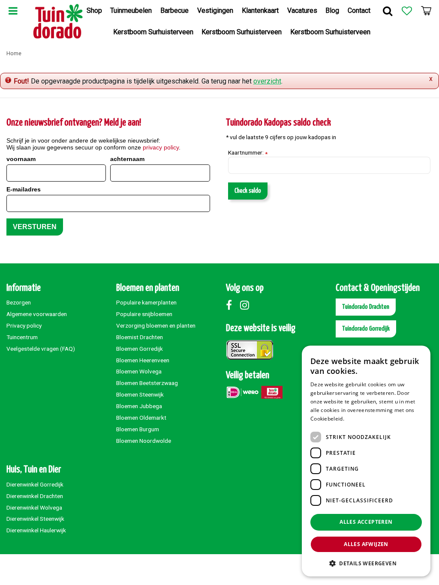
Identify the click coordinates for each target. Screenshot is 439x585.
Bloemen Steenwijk (140, 394)
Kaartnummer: (248, 153)
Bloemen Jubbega (139, 406)
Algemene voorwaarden (36, 313)
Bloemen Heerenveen (142, 360)
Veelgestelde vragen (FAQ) (40, 348)
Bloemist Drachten (139, 337)
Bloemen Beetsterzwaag (147, 382)
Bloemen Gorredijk (139, 348)
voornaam (21, 158)
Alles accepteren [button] (366, 521)
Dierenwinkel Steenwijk (35, 518)
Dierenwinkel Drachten (34, 495)
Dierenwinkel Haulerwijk (36, 530)
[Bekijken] (426, 10)
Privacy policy (24, 325)
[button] (366, 563)
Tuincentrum (22, 337)
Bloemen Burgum (137, 429)
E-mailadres (23, 189)
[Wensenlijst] (406, 10)
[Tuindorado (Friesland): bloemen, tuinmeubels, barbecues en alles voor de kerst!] (58, 21)
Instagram (246, 304)
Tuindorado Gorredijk (366, 328)
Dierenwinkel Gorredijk (34, 484)
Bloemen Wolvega (139, 371)
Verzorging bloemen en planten (155, 325)
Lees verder (360, 418)
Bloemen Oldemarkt (141, 417)
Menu (12, 10)
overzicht (267, 81)
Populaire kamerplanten (146, 302)
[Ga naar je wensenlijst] (407, 10)
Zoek (387, 10)
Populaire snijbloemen (144, 313)
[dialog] (366, 461)
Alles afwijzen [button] (366, 544)
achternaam (127, 158)
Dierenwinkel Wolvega (34, 507)
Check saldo (248, 191)
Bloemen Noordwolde (143, 440)
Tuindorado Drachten (365, 307)
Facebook (232, 304)
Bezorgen (18, 302)
